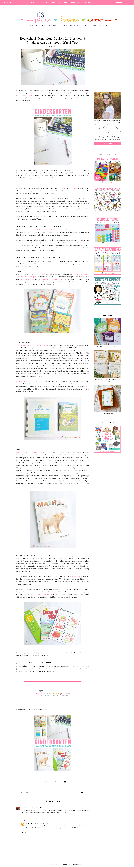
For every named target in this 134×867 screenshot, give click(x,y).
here (53, 183)
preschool (28, 95)
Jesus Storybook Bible (26, 279)
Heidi (27, 823)
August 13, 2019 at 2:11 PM (39, 823)
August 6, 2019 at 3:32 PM (33, 808)
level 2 (86, 386)
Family (99, 2)
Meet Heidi (42, 2)
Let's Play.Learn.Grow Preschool (46, 230)
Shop (52, 2)
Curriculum (54, 35)
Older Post (80, 792)
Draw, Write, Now (76, 576)
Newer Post (25, 792)
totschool (61, 188)
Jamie (23, 808)
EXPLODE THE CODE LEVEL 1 (27, 381)
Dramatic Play (75, 2)
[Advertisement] (107, 61)
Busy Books (63, 2)
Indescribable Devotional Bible (52, 279)
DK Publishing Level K (43, 594)
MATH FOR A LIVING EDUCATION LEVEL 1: (34, 452)
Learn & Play (87, 2)
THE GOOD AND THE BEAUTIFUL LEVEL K (32, 345)
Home (33, 2)
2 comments (52, 46)
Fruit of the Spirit (30, 276)
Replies (25, 819)
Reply (22, 815)
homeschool (63, 35)
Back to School (43, 35)
